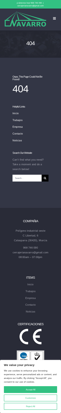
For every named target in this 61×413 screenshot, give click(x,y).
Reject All (30, 406)
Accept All (30, 389)
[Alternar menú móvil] (54, 18)
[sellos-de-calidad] (30, 351)
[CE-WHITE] (30, 330)
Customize (30, 398)
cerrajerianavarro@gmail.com (30, 6)
